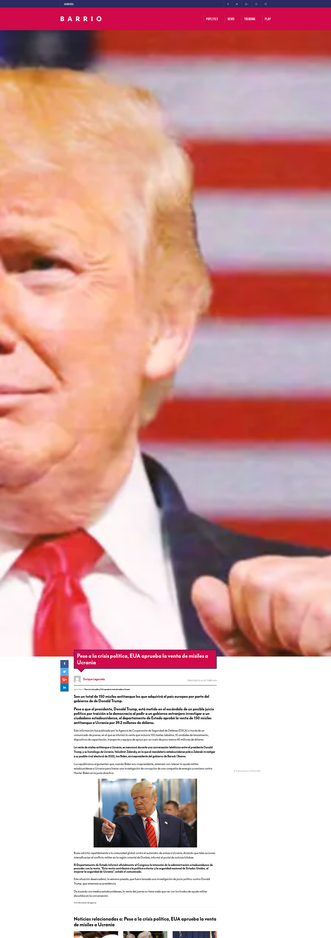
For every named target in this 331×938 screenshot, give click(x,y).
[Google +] (247, 4)
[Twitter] (237, 4)
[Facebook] (228, 4)
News (81, 689)
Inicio (76, 689)
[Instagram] (256, 4)
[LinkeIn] (64, 688)
